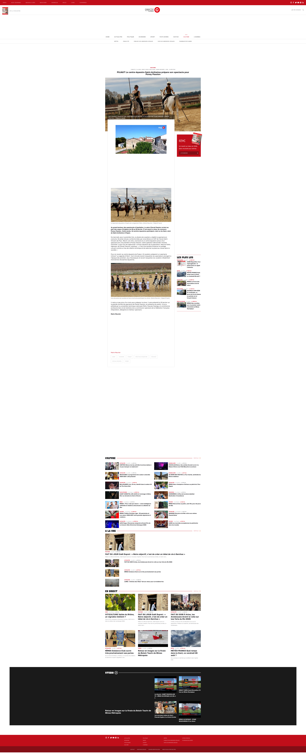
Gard (113, 356)
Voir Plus (196, 458)
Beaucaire (43, 2)
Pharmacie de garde (185, 41)
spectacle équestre (141, 356)
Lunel (73, 2)
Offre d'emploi (186, 738)
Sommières (83, 2)
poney (127, 361)
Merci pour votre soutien (169, 749)
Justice (176, 36)
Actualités (118, 36)
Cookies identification (154, 749)
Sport (152, 36)
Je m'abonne (184, 153)
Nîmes (4, 2)
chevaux (153, 356)
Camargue (54, 2)
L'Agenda (197, 36)
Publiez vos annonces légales (143, 41)
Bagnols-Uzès (30, 2)
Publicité (126, 41)
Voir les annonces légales (166, 41)
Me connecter (297, 9)
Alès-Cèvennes (16, 2)
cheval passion (116, 361)
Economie (142, 36)
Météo (116, 41)
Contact (132, 749)
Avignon (121, 356)
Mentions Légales (141, 749)
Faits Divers (164, 36)
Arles (64, 2)
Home (107, 36)
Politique (130, 36)
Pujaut (130, 356)
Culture (186, 36)
